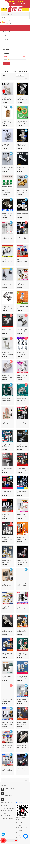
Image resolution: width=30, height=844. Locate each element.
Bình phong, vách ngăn (22, 824)
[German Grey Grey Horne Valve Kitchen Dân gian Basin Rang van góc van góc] (7, 274)
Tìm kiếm (6, 63)
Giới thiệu (5, 805)
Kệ (5, 35)
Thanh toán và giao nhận (7, 812)
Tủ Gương (7, 31)
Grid (5, 75)
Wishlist (16, 3)
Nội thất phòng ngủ (10, 43)
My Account (8, 3)
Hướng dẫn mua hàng (8, 808)
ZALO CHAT (19, 802)
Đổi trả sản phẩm (7, 815)
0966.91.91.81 (8, 793)
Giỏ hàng (10, 6)
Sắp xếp (19, 75)
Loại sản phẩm (6, 14)
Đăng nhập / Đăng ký (19, 6)
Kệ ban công (21, 830)
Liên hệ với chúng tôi (8, 818)
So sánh (23, 3)
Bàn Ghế (7, 39)
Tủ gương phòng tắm (23, 827)
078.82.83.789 (8, 795)
